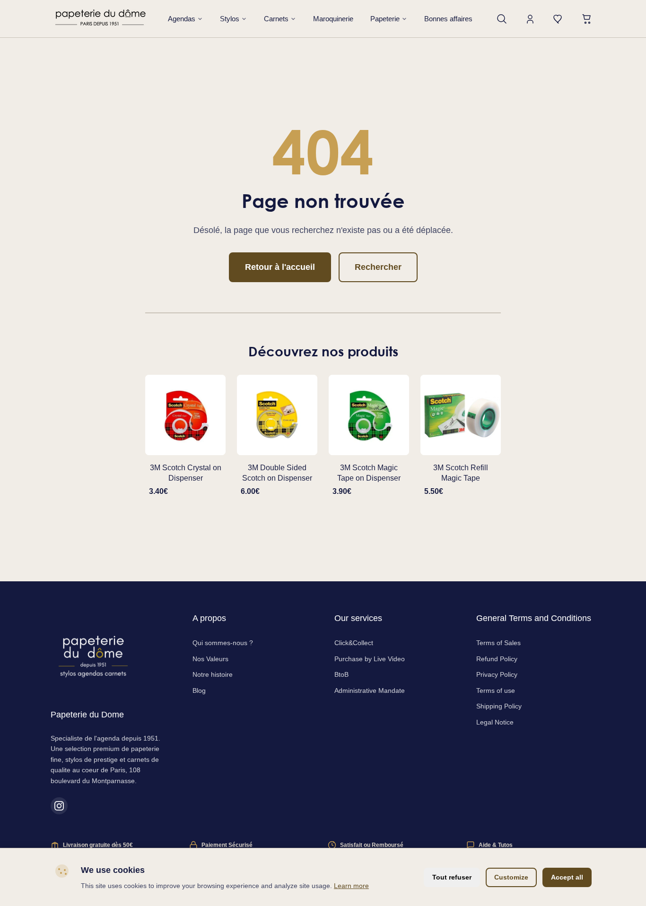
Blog (199, 690)
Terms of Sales (498, 643)
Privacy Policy (496, 674)
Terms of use (495, 690)
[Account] (530, 19)
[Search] (501, 19)
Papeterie (385, 19)
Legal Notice (495, 722)
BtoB (341, 674)
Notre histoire (212, 674)
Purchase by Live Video (369, 659)
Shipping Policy (499, 706)
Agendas (181, 19)
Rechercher (378, 267)
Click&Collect (353, 643)
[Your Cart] (586, 19)
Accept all (567, 877)
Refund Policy (496, 659)
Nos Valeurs (210, 659)
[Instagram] (59, 805)
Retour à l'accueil (280, 267)
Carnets (276, 19)
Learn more (351, 885)
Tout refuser (451, 877)
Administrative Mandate (369, 690)
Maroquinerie (333, 19)
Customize (511, 877)
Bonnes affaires (448, 19)
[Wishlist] (558, 19)
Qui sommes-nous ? (222, 643)
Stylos (229, 19)
